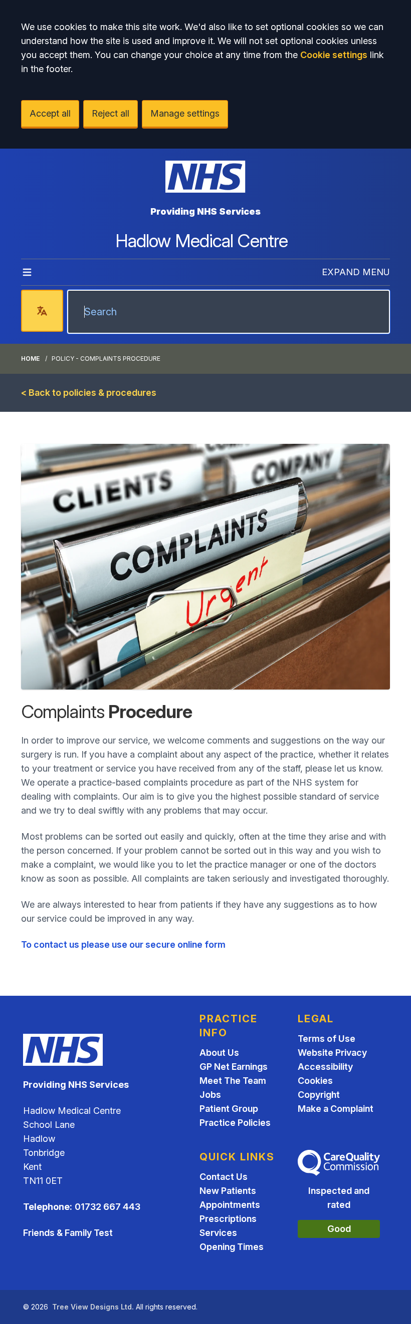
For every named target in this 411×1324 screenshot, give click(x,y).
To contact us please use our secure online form (123, 944)
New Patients (227, 1190)
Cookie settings (333, 55)
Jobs (210, 1094)
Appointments (229, 1204)
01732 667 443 (107, 1206)
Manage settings (185, 113)
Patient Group (228, 1108)
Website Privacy (332, 1052)
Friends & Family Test (68, 1232)
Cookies (315, 1080)
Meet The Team (232, 1080)
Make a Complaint (335, 1108)
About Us (219, 1052)
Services (218, 1232)
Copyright (319, 1094)
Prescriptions (228, 1218)
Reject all (110, 113)
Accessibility (325, 1066)
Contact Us (223, 1176)
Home (30, 358)
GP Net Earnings (233, 1066)
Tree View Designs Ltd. (93, 1306)
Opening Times (231, 1246)
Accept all (50, 113)
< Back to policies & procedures (88, 392)
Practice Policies (235, 1122)
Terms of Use (326, 1038)
